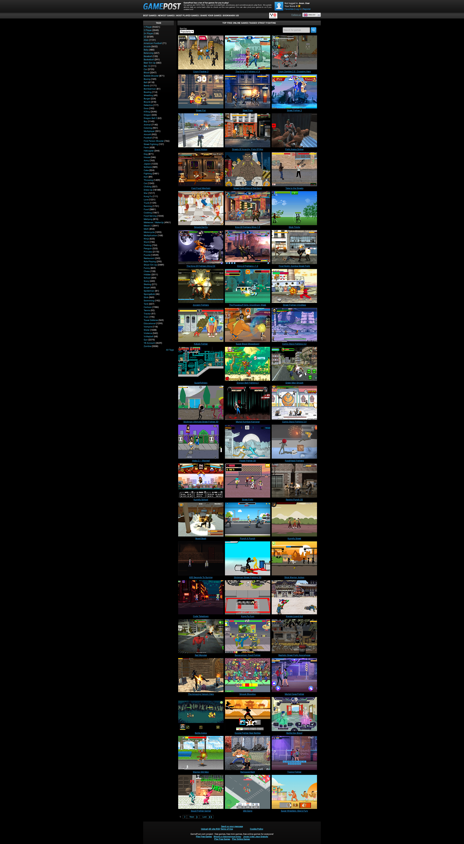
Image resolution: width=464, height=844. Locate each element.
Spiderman (149, 291)
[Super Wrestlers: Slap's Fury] (294, 792)
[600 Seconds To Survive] (201, 558)
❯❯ (207, 817)
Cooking (148, 212)
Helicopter (149, 151)
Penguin (148, 248)
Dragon (147, 115)
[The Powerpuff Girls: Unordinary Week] (247, 286)
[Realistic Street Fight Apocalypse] (294, 636)
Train (146, 317)
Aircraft (147, 134)
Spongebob (149, 294)
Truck (146, 203)
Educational (150, 323)
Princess (148, 252)
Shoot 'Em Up (150, 265)
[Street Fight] (247, 480)
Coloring (148, 128)
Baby (146, 50)
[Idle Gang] (247, 792)
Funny (147, 268)
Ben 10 (147, 66)
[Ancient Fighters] (201, 286)
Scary (146, 281)
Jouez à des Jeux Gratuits (255, 836)
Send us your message (232, 826)
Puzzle (147, 255)
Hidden (147, 274)
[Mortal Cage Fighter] (294, 675)
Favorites (289, 9)
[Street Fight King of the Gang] (247, 169)
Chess (147, 271)
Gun (146, 339)
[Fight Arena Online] (294, 130)
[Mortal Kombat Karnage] (247, 403)
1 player (148, 27)
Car (145, 69)
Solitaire (148, 167)
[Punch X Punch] (247, 519)
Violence (148, 333)
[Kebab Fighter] (201, 325)
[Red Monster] (201, 636)
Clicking (148, 186)
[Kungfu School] (201, 480)
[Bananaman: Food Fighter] (247, 636)
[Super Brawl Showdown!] (247, 325)
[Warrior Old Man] (201, 753)
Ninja (146, 238)
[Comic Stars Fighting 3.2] (294, 325)
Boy (145, 121)
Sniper (147, 287)
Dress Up (148, 190)
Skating (147, 284)
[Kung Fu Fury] (247, 597)
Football (148, 137)
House (147, 157)
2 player (148, 30)
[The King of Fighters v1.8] (247, 52)
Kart (146, 177)
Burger (147, 98)
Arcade (147, 46)
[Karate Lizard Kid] (294, 597)
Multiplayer (149, 131)
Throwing (148, 180)
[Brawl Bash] (201, 519)
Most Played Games (187, 15)
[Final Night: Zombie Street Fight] (294, 247)
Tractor (147, 313)
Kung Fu (148, 196)
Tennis (147, 310)
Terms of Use (226, 829)
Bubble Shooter (151, 76)
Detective (148, 105)
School (147, 278)
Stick (146, 297)
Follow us (296, 15)
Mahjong (148, 219)
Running (148, 206)
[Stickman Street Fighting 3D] (247, 558)
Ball (145, 82)
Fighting (148, 173)
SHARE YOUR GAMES (210, 15)
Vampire (148, 326)
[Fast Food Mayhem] (201, 169)
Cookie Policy (256, 829)
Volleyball (148, 336)
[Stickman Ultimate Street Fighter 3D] (201, 403)
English (311, 15)
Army (146, 160)
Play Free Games (204, 836)
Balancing (149, 53)
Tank (146, 304)
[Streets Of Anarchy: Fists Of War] (247, 130)
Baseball (148, 56)
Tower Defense (151, 320)
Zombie (147, 346)
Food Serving (150, 216)
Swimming (149, 300)
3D (145, 36)
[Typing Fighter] (294, 753)
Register (307, 9)
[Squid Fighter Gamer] (201, 792)
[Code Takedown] (201, 597)
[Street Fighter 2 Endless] (294, 286)
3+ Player (148, 33)
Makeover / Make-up (154, 222)
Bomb (147, 85)
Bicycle (147, 102)
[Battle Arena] (201, 714)
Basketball (149, 59)
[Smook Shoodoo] (247, 675)
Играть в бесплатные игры (227, 836)
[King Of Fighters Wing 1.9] (247, 208)
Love (146, 199)
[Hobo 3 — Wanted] (201, 441)
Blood (146, 72)
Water (147, 330)
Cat (145, 183)
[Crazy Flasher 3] (201, 52)
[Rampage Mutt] (247, 753)
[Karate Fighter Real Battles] (247, 714)
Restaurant (149, 258)
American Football (153, 43)
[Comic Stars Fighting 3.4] (294, 403)
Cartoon (148, 307)
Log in (298, 9)
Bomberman (150, 89)
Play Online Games (241, 839)
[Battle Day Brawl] (294, 714)
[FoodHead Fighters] (294, 441)
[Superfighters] (201, 364)
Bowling (148, 92)
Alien (146, 40)
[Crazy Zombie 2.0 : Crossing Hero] (294, 52)
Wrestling (148, 95)
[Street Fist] (201, 91)
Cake (146, 170)
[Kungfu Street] (294, 519)
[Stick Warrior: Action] (294, 558)
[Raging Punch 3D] (294, 480)
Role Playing (150, 261)
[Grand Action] (201, 130)
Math (146, 229)
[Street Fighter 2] (294, 91)
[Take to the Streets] (294, 169)
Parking (147, 245)
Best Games (149, 15)
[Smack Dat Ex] (201, 208)
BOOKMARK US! (231, 15)
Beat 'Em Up (150, 63)
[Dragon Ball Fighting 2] (247, 364)
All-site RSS (214, 829)
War (146, 193)
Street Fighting (151, 144)
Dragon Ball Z (150, 118)
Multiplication (150, 235)
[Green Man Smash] (294, 364)
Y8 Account (149, 343)
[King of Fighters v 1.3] (247, 247)
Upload (204, 829)
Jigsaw (147, 164)
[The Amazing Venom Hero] (201, 675)
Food (146, 209)
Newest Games (166, 15)
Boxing (147, 79)
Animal (147, 124)
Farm (146, 147)
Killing (147, 111)
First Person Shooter (154, 141)
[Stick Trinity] (294, 208)
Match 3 (148, 225)
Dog (146, 154)
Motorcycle (149, 232)
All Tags (170, 350)
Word (146, 242)
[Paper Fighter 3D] (247, 441)
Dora (146, 108)
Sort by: (183, 28)
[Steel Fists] (247, 91)
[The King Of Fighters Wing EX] (201, 247)
